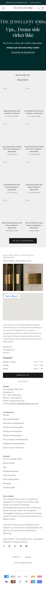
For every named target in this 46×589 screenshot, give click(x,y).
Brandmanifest (9, 463)
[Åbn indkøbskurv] (43, 8)
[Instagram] (15, 546)
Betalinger (7, 483)
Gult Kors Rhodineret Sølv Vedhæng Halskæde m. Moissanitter (34, 225)
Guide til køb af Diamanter (13, 448)
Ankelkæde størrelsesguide (14, 443)
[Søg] (38, 8)
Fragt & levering (9, 475)
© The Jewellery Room (23, 563)
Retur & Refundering (11, 479)
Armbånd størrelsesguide (13, 427)
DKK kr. (16, 557)
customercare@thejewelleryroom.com (23, 403)
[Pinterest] (21, 546)
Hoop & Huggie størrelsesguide (15, 439)
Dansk (28, 557)
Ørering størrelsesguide (12, 435)
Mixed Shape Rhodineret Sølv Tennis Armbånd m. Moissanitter (12, 225)
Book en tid (23, 375)
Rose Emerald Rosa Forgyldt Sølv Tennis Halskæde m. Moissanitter (11, 149)
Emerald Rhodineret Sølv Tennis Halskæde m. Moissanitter (12, 187)
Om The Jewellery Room (12, 459)
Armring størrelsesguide (12, 431)
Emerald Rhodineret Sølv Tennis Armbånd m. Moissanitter (34, 187)
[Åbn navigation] (3, 8)
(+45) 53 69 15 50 (16, 401)
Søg (4, 467)
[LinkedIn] (26, 546)
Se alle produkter (23, 241)
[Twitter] (9, 546)
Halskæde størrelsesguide (13, 423)
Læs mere (23, 381)
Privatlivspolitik (9, 487)
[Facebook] (4, 546)
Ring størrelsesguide (11, 419)
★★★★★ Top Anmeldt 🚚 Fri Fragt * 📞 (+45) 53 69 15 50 (23, 2)
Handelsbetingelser (10, 471)
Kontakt (6, 415)
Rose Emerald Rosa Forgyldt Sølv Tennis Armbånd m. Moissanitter (34, 149)
